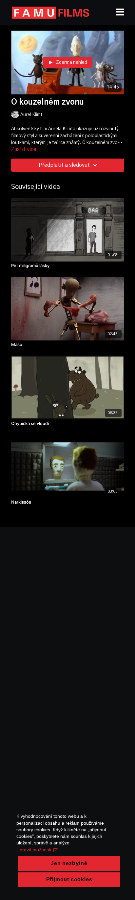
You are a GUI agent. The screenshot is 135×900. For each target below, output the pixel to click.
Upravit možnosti (33, 849)
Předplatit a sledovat (64, 165)
